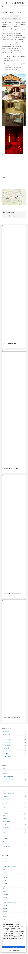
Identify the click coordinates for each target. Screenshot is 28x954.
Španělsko (5, 841)
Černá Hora (6, 799)
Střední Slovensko (8, 776)
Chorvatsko (6, 802)
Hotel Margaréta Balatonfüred (12, 593)
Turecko (5, 916)
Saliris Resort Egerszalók (10, 468)
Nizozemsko (6, 821)
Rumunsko (5, 835)
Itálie (4, 807)
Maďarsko (5, 813)
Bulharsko (5, 796)
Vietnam (5, 922)
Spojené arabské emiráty (9, 903)
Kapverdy (5, 877)
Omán (4, 900)
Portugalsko (6, 827)
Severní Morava (7, 742)
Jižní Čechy (6, 731)
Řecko (4, 832)
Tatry (4, 768)
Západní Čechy (7, 756)
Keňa (4, 880)
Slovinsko (5, 838)
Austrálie (5, 858)
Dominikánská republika (9, 866)
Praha (4, 737)
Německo (5, 818)
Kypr (4, 810)
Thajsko (5, 911)
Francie (5, 805)
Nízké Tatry (6, 773)
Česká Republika (15, 16)
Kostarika (5, 883)
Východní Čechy (7, 748)
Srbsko (5, 844)
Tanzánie (5, 908)
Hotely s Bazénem (14, 2)
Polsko (5, 824)
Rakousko (5, 830)
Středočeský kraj (16, 18)
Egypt (4, 869)
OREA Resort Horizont (9, 343)
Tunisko (5, 914)
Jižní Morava (6, 734)
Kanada (5, 875)
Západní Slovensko (8, 782)
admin (7, 16)
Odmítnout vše (13, 944)
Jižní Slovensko (7, 771)
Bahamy (5, 861)
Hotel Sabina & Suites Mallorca (12, 717)
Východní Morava (7, 751)
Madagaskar (6, 889)
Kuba (4, 886)
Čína (4, 864)
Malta (4, 816)
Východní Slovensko (8, 779)
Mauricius (5, 894)
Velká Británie (6, 846)
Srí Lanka (5, 905)
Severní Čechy (6, 739)
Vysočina (5, 753)
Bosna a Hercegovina (8, 793)
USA (4, 919)
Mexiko (5, 897)
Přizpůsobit (13, 941)
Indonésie (5, 872)
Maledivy (5, 891)
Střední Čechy (6, 18)
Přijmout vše (14, 947)
